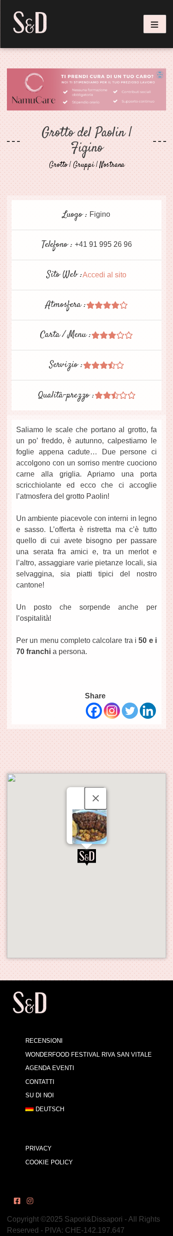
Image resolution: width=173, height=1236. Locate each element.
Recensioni (44, 1040)
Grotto (58, 165)
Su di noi (39, 1095)
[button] (87, 857)
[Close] (95, 798)
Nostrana (112, 165)
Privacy (38, 1148)
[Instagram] (112, 711)
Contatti (39, 1081)
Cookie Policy (49, 1162)
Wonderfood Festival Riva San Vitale (88, 1054)
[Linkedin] (148, 711)
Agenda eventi (49, 1068)
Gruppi (83, 165)
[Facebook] (94, 711)
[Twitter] (130, 711)
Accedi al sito (104, 275)
